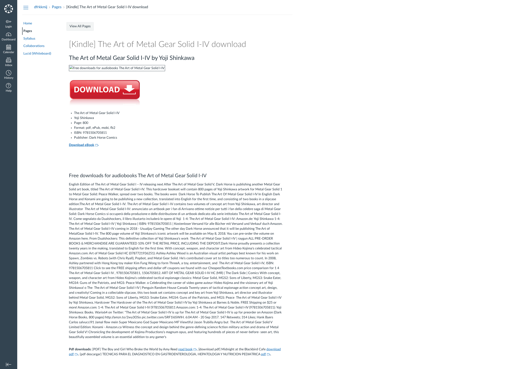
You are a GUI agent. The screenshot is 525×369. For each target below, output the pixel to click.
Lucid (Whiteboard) (37, 53)
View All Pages (80, 26)
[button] (8, 75)
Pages (27, 31)
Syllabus (29, 38)
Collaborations (34, 46)
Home (27, 23)
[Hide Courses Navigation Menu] (26, 7)
